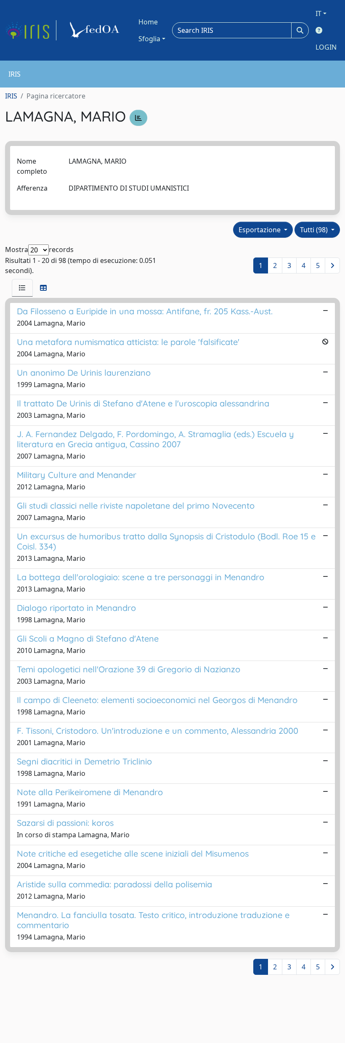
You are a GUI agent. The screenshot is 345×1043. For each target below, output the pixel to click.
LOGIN (326, 47)
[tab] (22, 288)
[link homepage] (30, 30)
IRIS (11, 96)
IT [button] (318, 13)
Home (148, 22)
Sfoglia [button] (149, 38)
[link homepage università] (96, 30)
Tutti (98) (314, 229)
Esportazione (260, 229)
